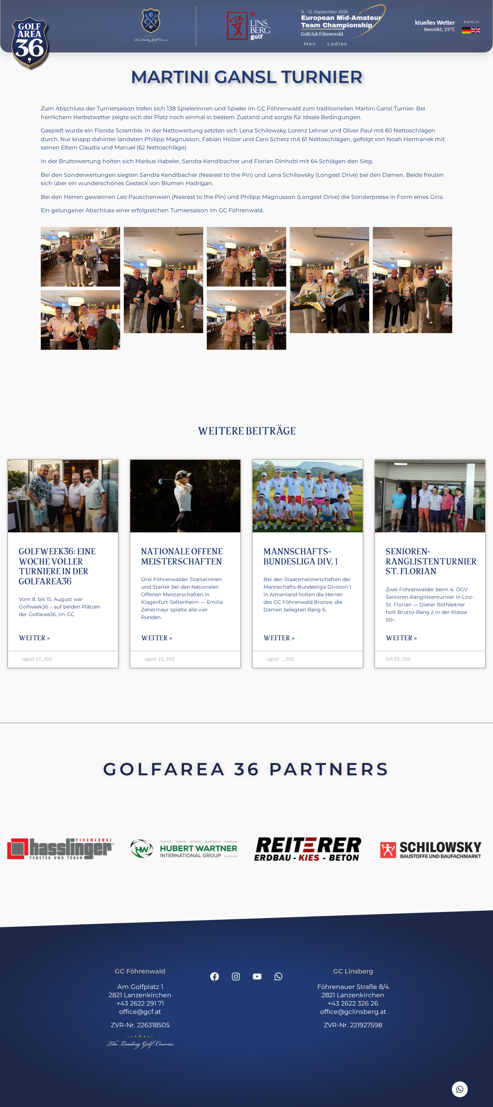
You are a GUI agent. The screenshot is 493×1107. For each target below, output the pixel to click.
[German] (466, 30)
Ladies (337, 44)
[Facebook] (215, 976)
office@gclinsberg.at (353, 1011)
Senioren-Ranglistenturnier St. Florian (431, 561)
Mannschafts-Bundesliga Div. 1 (300, 556)
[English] (476, 30)
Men (310, 44)
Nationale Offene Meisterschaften (181, 556)
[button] (151, 26)
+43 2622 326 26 (353, 1003)
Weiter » (34, 638)
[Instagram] (236, 976)
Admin (472, 21)
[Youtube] (257, 976)
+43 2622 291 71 (140, 1003)
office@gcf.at (140, 1011)
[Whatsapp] (279, 976)
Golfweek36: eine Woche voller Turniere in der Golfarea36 (57, 566)
